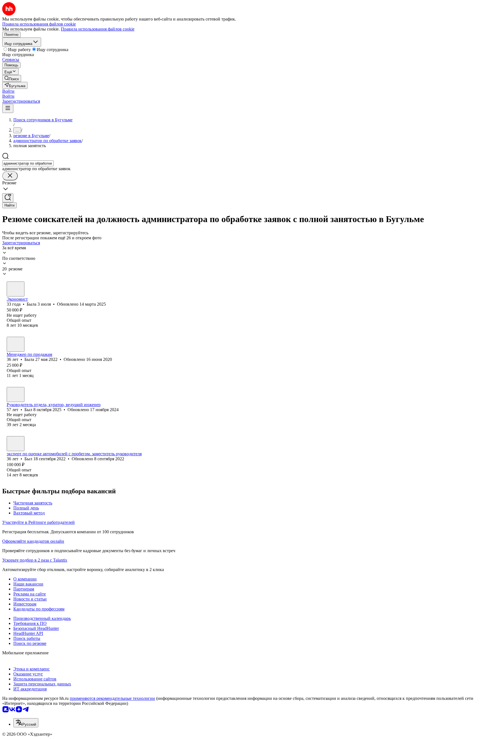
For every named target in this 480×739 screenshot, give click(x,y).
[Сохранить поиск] (7, 197)
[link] (11, 78)
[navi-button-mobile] (7, 108)
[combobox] (28, 163)
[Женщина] (15, 288)
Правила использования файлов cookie (97, 29)
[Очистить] (10, 175)
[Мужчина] (15, 394)
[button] (8, 91)
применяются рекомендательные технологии (112, 698)
